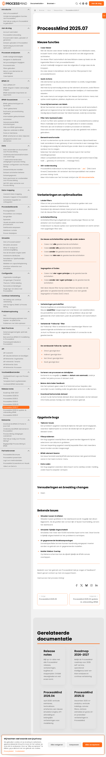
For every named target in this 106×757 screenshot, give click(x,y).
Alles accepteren (92, 745)
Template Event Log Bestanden (14, 381)
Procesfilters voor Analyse (12, 214)
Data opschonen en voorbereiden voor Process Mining (15, 179)
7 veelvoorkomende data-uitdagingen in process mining (14, 161)
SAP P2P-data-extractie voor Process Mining (13, 184)
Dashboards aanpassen (11, 227)
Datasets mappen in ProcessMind (15, 197)
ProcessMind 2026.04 (11, 396)
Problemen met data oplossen (14, 323)
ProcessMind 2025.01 (10, 415)
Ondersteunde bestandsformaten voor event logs (15, 156)
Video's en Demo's (10, 466)
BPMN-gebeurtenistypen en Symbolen (13, 105)
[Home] (35, 10)
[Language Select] (83, 3)
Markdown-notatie (10, 230)
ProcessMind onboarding (12, 35)
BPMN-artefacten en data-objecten (16, 136)
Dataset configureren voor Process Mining (16, 166)
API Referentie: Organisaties (13, 359)
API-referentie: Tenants (11, 362)
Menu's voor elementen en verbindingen (13, 72)
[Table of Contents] (104, 15)
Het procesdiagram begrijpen (13, 62)
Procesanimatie (9, 65)
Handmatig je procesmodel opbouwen (13, 47)
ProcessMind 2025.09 (10, 404)
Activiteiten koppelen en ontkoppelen (12, 201)
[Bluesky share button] (86, 585)
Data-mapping (8, 190)
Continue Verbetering (11, 296)
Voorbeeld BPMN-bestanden (13, 384)
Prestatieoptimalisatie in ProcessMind (12, 343)
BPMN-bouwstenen (10, 100)
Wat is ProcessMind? (10, 13)
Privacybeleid (8, 751)
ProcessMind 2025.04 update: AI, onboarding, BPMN (14, 411)
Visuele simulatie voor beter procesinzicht (13, 223)
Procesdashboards (10, 207)
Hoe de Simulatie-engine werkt (14, 253)
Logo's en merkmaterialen (12, 460)
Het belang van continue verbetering (12, 301)
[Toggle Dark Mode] (86, 3)
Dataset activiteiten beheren (13, 172)
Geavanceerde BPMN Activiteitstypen (10, 123)
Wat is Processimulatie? (11, 242)
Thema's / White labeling (12, 283)
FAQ (4, 315)
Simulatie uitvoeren (10, 245)
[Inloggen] (80, 3)
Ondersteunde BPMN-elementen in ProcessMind (16, 430)
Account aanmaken (10, 32)
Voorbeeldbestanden (11, 372)
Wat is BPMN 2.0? (9, 85)
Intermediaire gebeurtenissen (14, 116)
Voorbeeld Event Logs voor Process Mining (15, 377)
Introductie (6, 9)
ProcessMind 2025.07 (10, 407)
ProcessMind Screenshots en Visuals (16, 463)
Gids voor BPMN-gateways (12, 127)
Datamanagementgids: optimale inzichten (15, 333)
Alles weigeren (57, 745)
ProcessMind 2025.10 (10, 401)
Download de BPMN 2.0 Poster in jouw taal (14, 425)
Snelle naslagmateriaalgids (13, 57)
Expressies (7, 219)
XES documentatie (86, 177)
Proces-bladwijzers (10, 233)
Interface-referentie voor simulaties (12, 267)
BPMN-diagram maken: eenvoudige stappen (16, 89)
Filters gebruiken (9, 68)
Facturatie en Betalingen (12, 286)
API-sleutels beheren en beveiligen (15, 356)
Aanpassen (74, 745)
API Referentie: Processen (12, 367)
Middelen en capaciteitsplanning (15, 264)
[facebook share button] (76, 585)
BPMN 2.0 (5, 81)
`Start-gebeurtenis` (10, 109)
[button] (91, 585)
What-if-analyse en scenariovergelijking (10, 249)
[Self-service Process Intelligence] (14, 3)
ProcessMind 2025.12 (10, 399)
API (3, 349)
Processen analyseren (11, 52)
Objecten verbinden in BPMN (13, 130)
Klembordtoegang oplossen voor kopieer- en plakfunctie (15, 319)
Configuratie (7, 273)
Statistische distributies (11, 256)
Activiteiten (7, 119)
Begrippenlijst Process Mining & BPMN (14, 445)
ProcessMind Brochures (11, 455)
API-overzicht (8, 353)
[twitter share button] (81, 585)
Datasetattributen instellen (13, 170)
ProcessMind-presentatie (12, 458)
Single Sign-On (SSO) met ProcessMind (12, 290)
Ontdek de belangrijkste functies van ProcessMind (15, 17)
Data (4, 146)
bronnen (41, 10)
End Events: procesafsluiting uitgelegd (13, 112)
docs (49, 10)
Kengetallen (7, 217)
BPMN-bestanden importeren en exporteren (15, 94)
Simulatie (6, 238)
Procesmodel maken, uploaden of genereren (15, 39)
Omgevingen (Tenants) (12, 280)
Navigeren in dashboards (12, 60)
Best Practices (8, 328)
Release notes (8, 389)
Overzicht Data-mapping (12, 194)
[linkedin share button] (96, 585)
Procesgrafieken (9, 211)
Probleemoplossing (10, 311)
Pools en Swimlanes (10, 133)
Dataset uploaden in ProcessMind (15, 43)
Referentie (6, 420)
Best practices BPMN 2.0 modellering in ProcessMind (16, 338)
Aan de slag (7, 28)
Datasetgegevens (9, 175)
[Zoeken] (76, 3)
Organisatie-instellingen (12, 277)
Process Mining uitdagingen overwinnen (13, 435)
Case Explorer (8, 76)
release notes (58, 10)
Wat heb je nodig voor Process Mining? (14, 440)
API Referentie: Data (10, 365)
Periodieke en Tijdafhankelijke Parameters (13, 260)
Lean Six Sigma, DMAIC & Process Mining (15, 306)
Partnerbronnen (8, 451)
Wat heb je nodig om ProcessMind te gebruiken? (15, 22)
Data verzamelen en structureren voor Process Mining (15, 151)
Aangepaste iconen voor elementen (12, 140)
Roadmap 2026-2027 (11, 393)
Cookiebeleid (19, 751)
